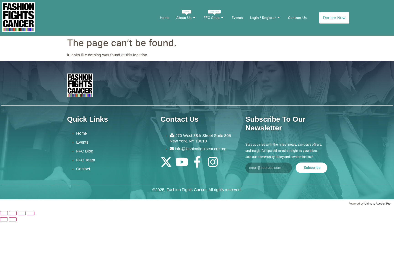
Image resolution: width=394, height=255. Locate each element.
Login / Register (263, 18)
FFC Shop (212, 15)
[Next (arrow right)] (13, 219)
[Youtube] (181, 162)
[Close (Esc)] (30, 213)
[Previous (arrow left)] (4, 219)
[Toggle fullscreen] (13, 213)
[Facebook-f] (197, 162)
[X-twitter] (166, 162)
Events (237, 18)
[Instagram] (212, 162)
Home (164, 18)
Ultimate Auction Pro (377, 203)
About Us (184, 15)
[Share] (22, 213)
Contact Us (297, 18)
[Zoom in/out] (4, 213)
